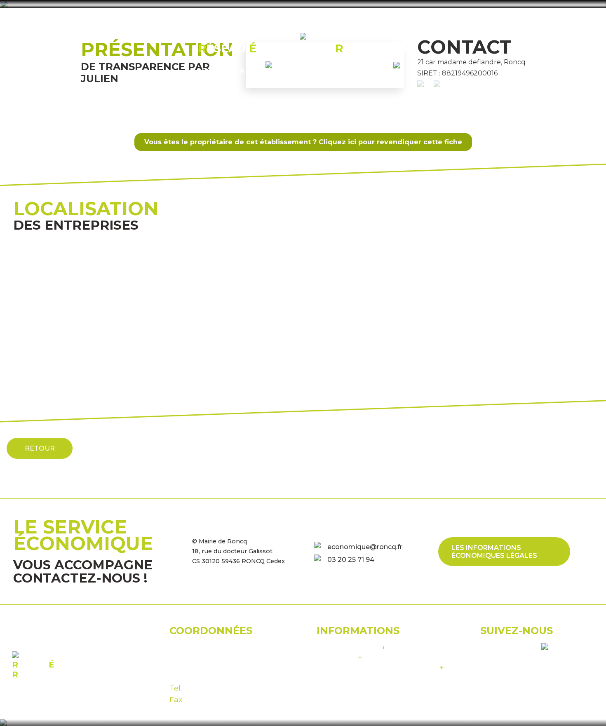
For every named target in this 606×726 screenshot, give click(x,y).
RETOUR (40, 448)
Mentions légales (351, 647)
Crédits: (380, 667)
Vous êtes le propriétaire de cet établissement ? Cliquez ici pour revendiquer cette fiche (303, 142)
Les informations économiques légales (494, 551)
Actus (370, 70)
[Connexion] (401, 70)
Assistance (339, 657)
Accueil (213, 70)
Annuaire (261, 70)
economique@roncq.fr (364, 547)
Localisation (319, 70)
